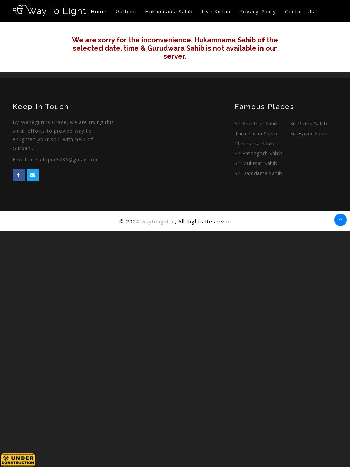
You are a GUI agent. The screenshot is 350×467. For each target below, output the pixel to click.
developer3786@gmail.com (65, 159)
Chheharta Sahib (254, 143)
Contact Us (299, 11)
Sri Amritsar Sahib (256, 123)
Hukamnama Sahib (169, 11)
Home (99, 11)
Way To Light (49, 10)
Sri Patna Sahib (308, 123)
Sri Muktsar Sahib (256, 163)
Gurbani (126, 11)
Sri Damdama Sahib (258, 173)
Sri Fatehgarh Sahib (258, 153)
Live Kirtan (216, 11)
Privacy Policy (257, 11)
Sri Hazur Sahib (309, 133)
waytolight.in (158, 221)
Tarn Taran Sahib (255, 133)
